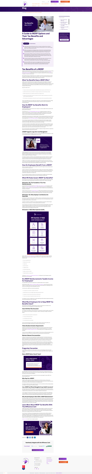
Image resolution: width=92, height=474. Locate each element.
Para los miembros (49, 461)
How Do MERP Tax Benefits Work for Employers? (64, 23)
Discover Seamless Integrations (37, 450)
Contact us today (24, 418)
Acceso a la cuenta (54, 1)
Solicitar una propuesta (64, 1)
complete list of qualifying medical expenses (32, 275)
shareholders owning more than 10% (32, 329)
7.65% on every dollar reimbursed (33, 118)
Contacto (48, 463)
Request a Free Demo (64, 39)
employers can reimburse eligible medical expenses (36, 284)
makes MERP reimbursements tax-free (40, 185)
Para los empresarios (49, 460)
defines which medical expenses (30, 255)
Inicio (22, 12)
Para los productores (49, 459)
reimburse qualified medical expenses (31, 186)
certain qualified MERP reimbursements (34, 111)
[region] (64, 24)
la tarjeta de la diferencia (38, 461)
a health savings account (34, 190)
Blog (24, 12)
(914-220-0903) (37, 465)
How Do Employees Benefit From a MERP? (64, 25)
